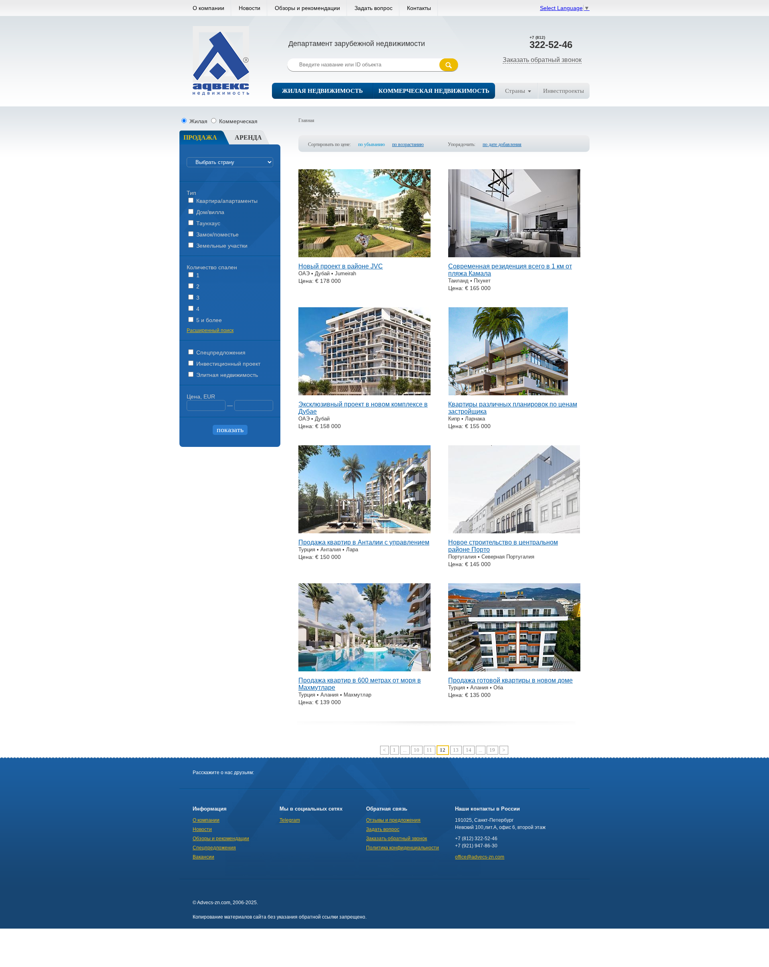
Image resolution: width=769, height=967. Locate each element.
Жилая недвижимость (322, 91)
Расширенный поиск (210, 330)
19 (492, 750)
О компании (208, 8)
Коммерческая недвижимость (433, 91)
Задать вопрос (373, 8)
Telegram (290, 820)
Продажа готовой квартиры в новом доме (510, 680)
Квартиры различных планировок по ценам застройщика (512, 408)
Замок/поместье (217, 234)
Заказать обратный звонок (542, 59)
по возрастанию (408, 144)
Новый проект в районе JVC (340, 266)
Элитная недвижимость (226, 375)
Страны (515, 91)
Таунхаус (207, 223)
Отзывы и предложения (393, 820)
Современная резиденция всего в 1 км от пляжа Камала (510, 270)
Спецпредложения (220, 352)
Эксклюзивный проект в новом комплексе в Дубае (363, 408)
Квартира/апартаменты (226, 201)
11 (429, 750)
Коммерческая (237, 121)
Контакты (419, 8)
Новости (249, 8)
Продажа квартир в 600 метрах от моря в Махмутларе (359, 684)
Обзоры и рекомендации (307, 8)
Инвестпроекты (563, 91)
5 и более (208, 320)
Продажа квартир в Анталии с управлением (363, 542)
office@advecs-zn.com (479, 857)
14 (468, 750)
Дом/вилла (209, 212)
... (405, 750)
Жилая (198, 121)
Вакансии (203, 857)
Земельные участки (221, 245)
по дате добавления (502, 144)
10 (416, 750)
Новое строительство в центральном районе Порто (503, 546)
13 (456, 750)
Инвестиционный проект (227, 363)
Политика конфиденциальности (402, 848)
